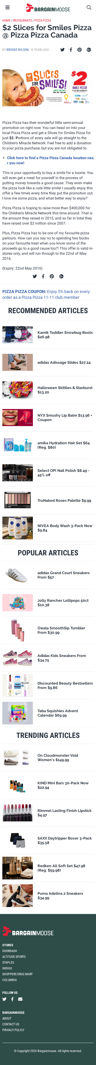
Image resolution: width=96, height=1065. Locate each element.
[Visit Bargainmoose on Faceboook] (12, 999)
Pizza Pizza (42, 20)
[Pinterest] (79, 50)
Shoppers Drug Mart (17, 974)
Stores (7, 945)
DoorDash (9, 951)
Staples (8, 962)
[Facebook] (71, 50)
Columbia (9, 980)
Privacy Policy (13, 1030)
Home (6, 20)
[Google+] (89, 50)
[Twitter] (62, 50)
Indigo (7, 968)
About (6, 1018)
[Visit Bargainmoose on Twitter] (4, 999)
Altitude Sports (14, 957)
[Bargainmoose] (48, 7)
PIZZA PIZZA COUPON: (24, 291)
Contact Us (10, 1024)
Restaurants (22, 20)
